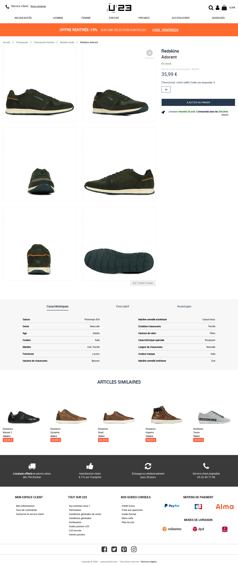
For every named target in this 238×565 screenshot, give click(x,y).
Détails (224, 114)
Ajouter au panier (198, 102)
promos (144, 18)
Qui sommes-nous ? (79, 505)
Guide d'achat (129, 514)
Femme (86, 18)
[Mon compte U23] (217, 7)
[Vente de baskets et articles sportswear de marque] (119, 8)
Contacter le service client (30, 514)
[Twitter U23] (114, 550)
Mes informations (25, 505)
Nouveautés (23, 18)
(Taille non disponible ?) (202, 82)
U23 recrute (75, 530)
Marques (218, 18)
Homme (58, 18)
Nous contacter (38, 6)
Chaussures (22, 42)
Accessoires (181, 18)
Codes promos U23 (79, 526)
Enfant (114, 18)
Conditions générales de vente (85, 514)
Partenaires (75, 510)
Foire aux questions (132, 510)
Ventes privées (77, 534)
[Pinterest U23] (124, 550)
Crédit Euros (128, 505)
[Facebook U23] (104, 550)
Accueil (6, 42)
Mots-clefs (127, 518)
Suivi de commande (26, 510)
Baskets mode (67, 42)
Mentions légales (149, 561)
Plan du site (128, 522)
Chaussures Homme (44, 42)
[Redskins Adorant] (40, 85)
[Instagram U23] (134, 550)
